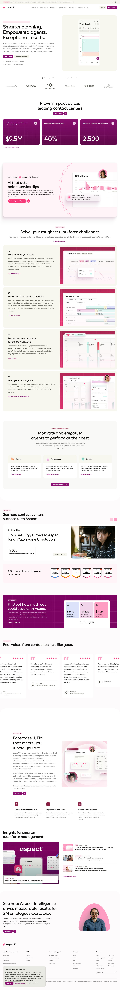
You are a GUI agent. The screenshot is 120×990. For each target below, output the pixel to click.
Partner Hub (76, 965)
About (74, 955)
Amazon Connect (100, 968)
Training (51, 960)
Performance (29, 958)
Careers (74, 958)
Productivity (6, 960)
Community (52, 963)
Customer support (53, 955)
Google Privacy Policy (14, 980)
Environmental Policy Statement (110, 981)
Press (74, 960)
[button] (114, 2)
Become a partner (77, 963)
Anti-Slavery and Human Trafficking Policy (82, 981)
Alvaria (48, 981)
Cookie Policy (70, 981)
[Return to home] (9, 944)
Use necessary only (20, 983)
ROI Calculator (99, 965)
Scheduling (6, 955)
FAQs (97, 963)
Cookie (31, 978)
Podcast (110, 960)
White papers (111, 958)
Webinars (98, 960)
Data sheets (111, 963)
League (28, 960)
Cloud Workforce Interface (9, 963)
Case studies (111, 955)
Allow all (9, 983)
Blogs (97, 955)
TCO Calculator (112, 965)
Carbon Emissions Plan (97, 981)
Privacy (24, 978)
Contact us (75, 968)
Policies (63, 981)
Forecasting (6, 958)
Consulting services (54, 958)
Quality (28, 955)
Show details (32, 983)
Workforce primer (100, 958)
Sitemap (59, 981)
